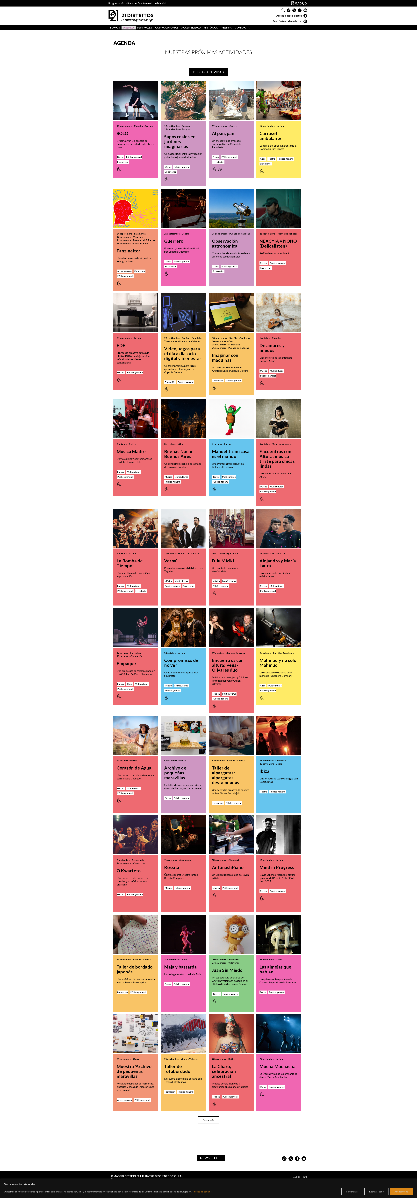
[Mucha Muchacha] (278, 1033)
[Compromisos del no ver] (183, 627)
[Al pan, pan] (231, 100)
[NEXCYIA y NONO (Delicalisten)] (278, 208)
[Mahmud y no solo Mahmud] (278, 627)
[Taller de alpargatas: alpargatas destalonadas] (231, 735)
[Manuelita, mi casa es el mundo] (231, 418)
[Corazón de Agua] (135, 735)
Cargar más (208, 1120)
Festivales (144, 27)
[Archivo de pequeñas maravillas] (183, 735)
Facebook (300, 10)
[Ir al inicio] (131, 15)
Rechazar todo (376, 1191)
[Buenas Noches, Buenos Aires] (183, 418)
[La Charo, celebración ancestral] (231, 1033)
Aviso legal (300, 1177)
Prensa (226, 27)
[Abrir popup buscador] (283, 10)
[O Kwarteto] (135, 834)
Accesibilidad (191, 27)
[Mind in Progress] (278, 834)
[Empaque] (135, 627)
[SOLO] (135, 100)
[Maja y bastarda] (183, 934)
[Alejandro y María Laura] (278, 528)
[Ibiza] (278, 735)
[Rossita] (183, 834)
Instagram (288, 10)
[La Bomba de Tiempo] (135, 528)
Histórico (211, 27)
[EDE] (135, 312)
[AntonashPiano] (231, 834)
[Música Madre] (135, 418)
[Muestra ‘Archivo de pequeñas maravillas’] (135, 1033)
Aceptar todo (401, 1191)
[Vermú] (183, 528)
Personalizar (352, 1191)
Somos (115, 27)
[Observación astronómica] (231, 208)
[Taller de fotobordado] (183, 1033)
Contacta (242, 27)
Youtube (305, 10)
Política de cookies (202, 1191)
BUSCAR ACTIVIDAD (208, 72)
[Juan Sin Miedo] (231, 934)
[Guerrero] (183, 208)
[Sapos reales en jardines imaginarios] (183, 100)
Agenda (128, 27)
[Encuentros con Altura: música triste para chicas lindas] (278, 418)
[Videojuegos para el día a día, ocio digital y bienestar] (183, 312)
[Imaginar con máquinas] (231, 312)
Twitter (294, 10)
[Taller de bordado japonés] (135, 934)
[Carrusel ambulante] (278, 100)
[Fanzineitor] (135, 208)
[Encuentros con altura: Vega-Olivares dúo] (231, 627)
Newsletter (211, 1158)
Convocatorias (166, 27)
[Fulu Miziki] (231, 528)
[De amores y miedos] (278, 312)
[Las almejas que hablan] (278, 934)
